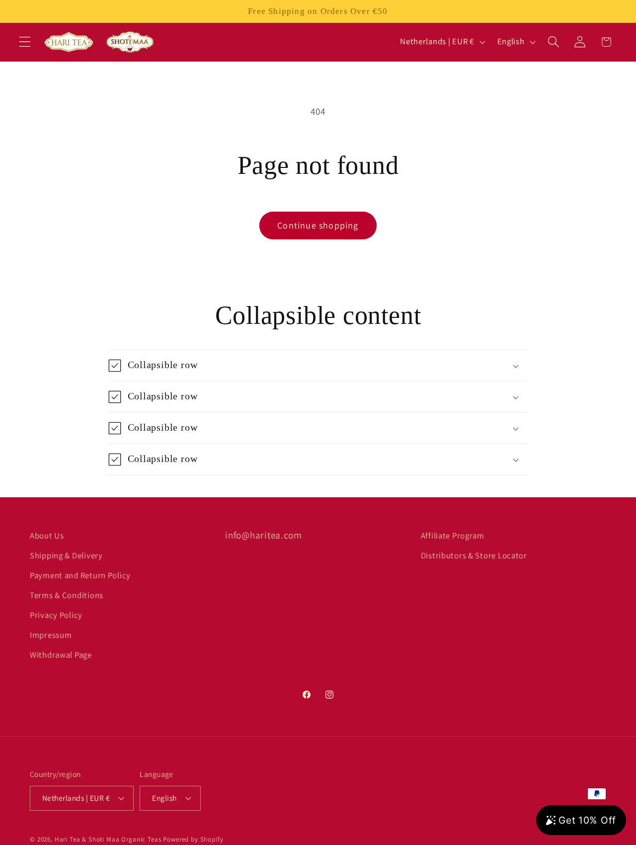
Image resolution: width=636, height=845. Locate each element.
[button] (25, 42)
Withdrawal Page (61, 654)
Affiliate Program (452, 535)
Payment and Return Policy (80, 575)
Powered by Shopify (193, 839)
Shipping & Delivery (66, 555)
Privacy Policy (56, 615)
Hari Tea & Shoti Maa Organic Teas (108, 839)
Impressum (51, 634)
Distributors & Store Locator (474, 555)
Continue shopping (317, 225)
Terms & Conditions (66, 595)
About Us (47, 535)
